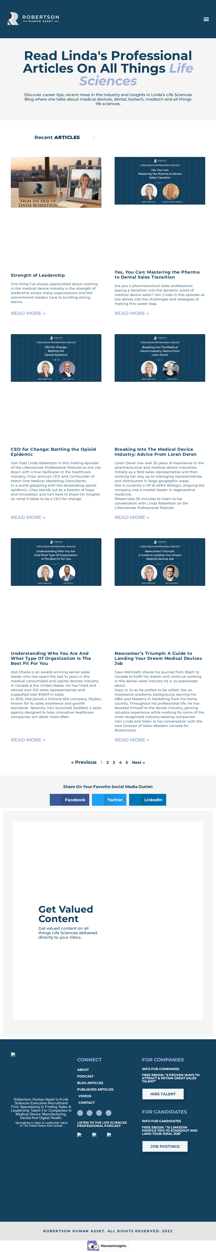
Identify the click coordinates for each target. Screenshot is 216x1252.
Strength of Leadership (38, 275)
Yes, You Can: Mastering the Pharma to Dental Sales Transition (157, 275)
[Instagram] (108, 1113)
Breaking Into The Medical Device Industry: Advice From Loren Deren (156, 452)
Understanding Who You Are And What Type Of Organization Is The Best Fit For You (51, 658)
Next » (138, 762)
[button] (206, 19)
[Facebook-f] (89, 1113)
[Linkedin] (80, 1113)
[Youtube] (99, 1113)
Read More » (28, 313)
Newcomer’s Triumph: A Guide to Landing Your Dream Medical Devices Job (158, 658)
